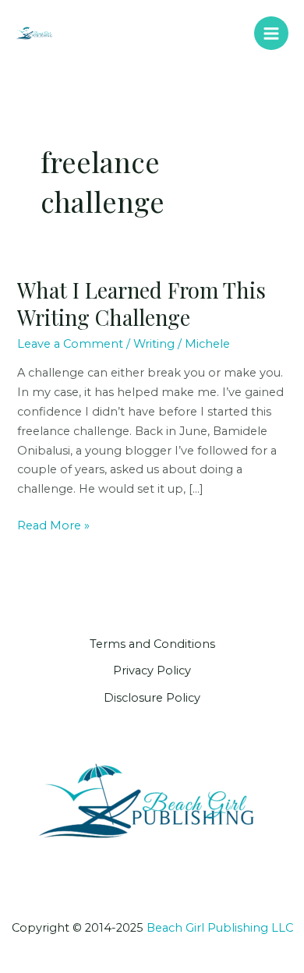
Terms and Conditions (152, 644)
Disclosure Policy (152, 698)
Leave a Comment (70, 344)
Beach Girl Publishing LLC (220, 928)
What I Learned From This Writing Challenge (141, 303)
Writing (154, 344)
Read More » (53, 527)
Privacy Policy (152, 670)
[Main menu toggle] (271, 33)
